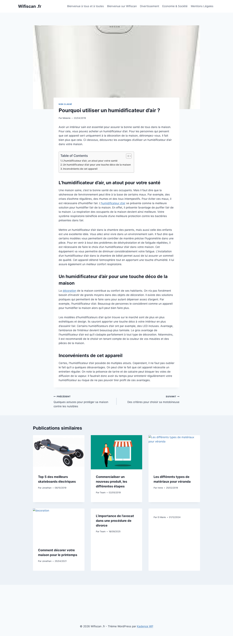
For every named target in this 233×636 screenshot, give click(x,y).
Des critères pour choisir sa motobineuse (153, 399)
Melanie (67, 118)
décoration (69, 290)
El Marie (162, 517)
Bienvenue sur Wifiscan (122, 6)
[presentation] (58, 452)
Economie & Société (175, 6)
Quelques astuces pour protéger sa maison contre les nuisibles (81, 401)
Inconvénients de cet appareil (80, 168)
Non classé (65, 104)
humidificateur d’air (113, 203)
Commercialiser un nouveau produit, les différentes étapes (111, 481)
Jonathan (47, 487)
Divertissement (149, 6)
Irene (160, 487)
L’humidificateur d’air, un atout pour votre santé (89, 160)
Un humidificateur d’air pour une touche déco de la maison (97, 164)
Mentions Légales (202, 6)
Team (103, 492)
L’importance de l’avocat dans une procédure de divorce (115, 520)
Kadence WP (145, 626)
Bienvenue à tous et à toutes (85, 6)
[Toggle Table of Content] (127, 156)
